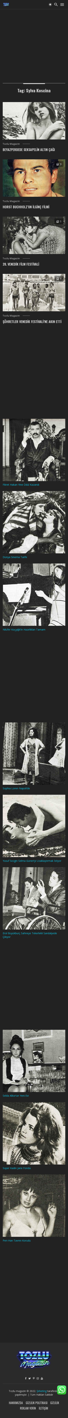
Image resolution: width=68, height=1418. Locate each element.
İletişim (43, 1408)
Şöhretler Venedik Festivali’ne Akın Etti (32, 321)
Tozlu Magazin (11, 143)
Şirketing (42, 1391)
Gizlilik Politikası (37, 1403)
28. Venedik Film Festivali (21, 264)
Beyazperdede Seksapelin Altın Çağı (29, 149)
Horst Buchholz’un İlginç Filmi (26, 207)
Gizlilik (54, 1403)
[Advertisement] (34, 43)
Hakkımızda (16, 1403)
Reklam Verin (28, 1408)
